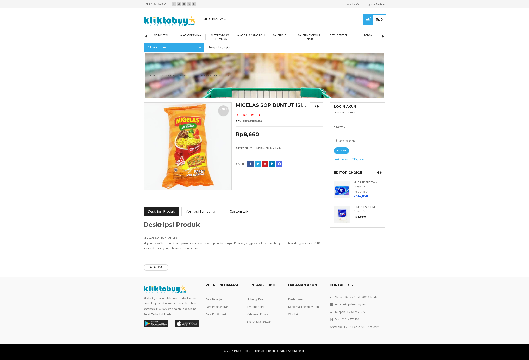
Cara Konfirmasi (216, 314)
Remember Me (346, 140)
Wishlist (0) (353, 4)
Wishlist (293, 314)
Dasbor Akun (296, 299)
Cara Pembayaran (217, 307)
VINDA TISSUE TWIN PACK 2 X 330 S (367, 182)
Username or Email (345, 112)
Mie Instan (186, 75)
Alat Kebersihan (190, 35)
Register (359, 159)
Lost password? (344, 159)
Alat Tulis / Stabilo (249, 35)
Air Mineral (161, 35)
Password (340, 126)
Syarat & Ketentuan (259, 321)
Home (153, 75)
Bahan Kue (279, 35)
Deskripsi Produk (161, 211)
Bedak (368, 35)
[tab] (161, 211)
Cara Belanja (214, 299)
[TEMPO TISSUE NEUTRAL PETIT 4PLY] (344, 214)
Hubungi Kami (255, 299)
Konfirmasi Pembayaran (303, 307)
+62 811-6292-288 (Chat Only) (361, 327)
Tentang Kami (255, 307)
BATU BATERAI (338, 35)
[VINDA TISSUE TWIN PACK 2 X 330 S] (344, 189)
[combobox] (174, 47)
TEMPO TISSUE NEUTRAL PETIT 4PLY (367, 207)
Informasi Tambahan (199, 211)
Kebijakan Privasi (258, 314)
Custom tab (239, 211)
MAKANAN (168, 75)
